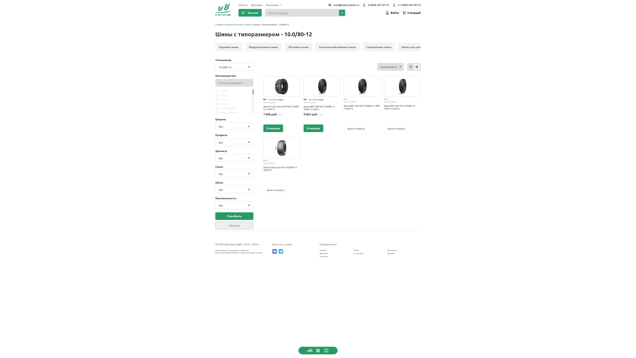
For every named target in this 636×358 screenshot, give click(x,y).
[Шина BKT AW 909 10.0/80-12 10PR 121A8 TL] (322, 79)
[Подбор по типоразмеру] (326, 350)
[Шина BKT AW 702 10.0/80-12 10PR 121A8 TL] (402, 79)
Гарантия (391, 253)
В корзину (273, 128)
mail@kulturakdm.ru (346, 4)
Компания (272, 4)
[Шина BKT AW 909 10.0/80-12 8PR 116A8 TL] (362, 79)
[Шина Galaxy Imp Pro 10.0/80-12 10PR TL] (281, 141)
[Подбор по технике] (310, 350)
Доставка (257, 4)
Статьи (356, 250)
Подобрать (234, 216)
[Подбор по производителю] (318, 350)
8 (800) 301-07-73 (378, 4)
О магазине (358, 253)
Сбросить (234, 225)
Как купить (392, 250)
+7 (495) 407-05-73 (409, 4)
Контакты (324, 256)
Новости (323, 250)
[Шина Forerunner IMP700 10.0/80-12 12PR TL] (281, 79)
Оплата (242, 4)
